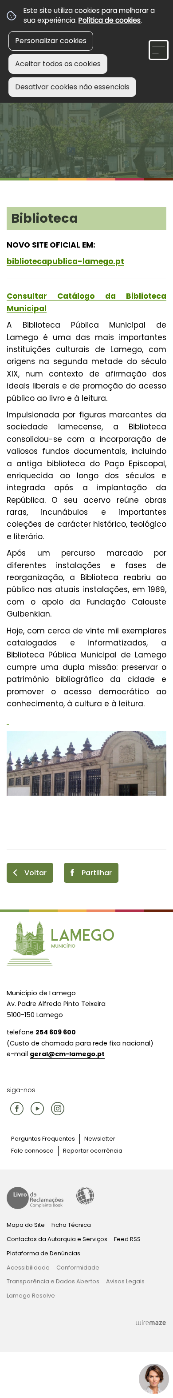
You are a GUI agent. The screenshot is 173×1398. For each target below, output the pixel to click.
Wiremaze (150, 1323)
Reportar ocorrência (92, 1150)
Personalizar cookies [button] (50, 41)
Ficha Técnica (71, 1225)
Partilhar (97, 873)
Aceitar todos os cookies (58, 64)
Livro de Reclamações (35, 1198)
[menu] (159, 50)
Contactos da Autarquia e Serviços (57, 1239)
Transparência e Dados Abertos (53, 1281)
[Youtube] (37, 1108)
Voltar (35, 873)
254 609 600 (55, 1032)
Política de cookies (110, 20)
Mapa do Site (26, 1225)
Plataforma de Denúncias (43, 1253)
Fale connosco (32, 1150)
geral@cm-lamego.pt (67, 1054)
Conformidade (77, 1267)
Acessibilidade (85, 1196)
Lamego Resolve (31, 1295)
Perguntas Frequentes (43, 1138)
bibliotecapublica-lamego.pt (65, 261)
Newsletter (99, 1138)
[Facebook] (17, 1108)
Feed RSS (127, 1239)
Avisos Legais (125, 1281)
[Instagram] (57, 1108)
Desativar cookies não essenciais (72, 87)
